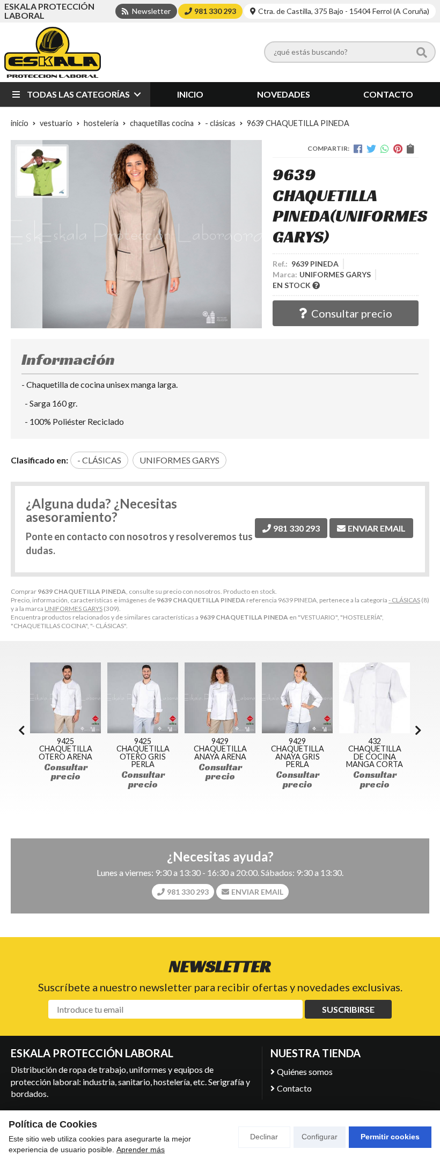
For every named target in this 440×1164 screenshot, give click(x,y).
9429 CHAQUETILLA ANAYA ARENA (143, 748)
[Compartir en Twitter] (371, 148)
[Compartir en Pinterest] (397, 148)
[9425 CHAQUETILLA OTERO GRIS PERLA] (66, 697)
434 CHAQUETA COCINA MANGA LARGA (375, 748)
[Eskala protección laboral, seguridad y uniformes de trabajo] (52, 52)
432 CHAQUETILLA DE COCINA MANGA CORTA (297, 752)
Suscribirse (348, 1009)
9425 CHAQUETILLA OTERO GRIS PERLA (66, 752)
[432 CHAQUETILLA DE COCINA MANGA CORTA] (297, 697)
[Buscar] (421, 52)
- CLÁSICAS (404, 600)
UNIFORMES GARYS (73, 609)
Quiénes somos (305, 1071)
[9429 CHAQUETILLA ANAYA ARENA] (143, 697)
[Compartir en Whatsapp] (384, 148)
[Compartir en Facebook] (358, 148)
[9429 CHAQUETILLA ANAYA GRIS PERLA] (220, 697)
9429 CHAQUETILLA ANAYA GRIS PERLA (220, 752)
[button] (418, 730)
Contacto (294, 1088)
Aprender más (140, 1149)
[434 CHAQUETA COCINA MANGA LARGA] (375, 697)
